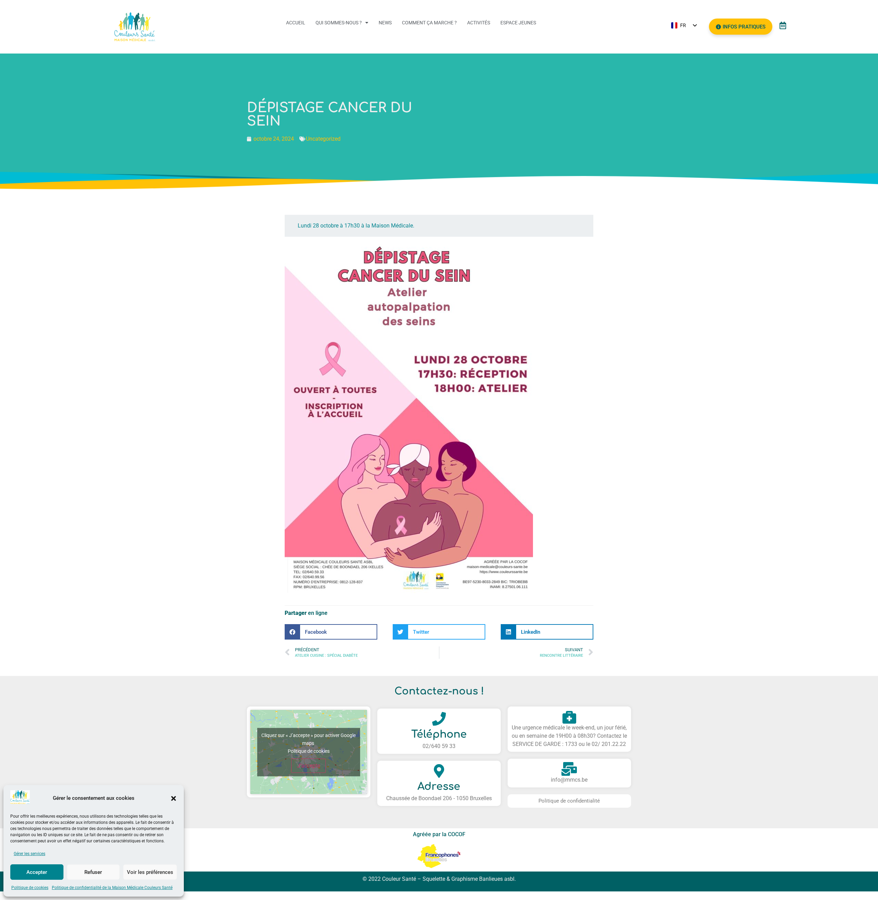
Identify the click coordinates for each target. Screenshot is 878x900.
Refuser (93, 872)
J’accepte (308, 765)
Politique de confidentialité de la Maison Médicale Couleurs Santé (112, 887)
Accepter (36, 872)
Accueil (295, 22)
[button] (173, 798)
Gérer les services (29, 853)
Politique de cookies (29, 887)
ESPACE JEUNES (518, 22)
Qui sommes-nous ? (339, 22)
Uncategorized (323, 139)
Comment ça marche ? (429, 22)
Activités (478, 22)
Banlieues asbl (496, 879)
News (385, 22)
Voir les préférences (150, 872)
